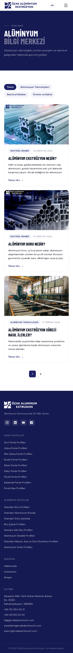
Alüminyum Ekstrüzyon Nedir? (32, 158)
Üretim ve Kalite (42, 94)
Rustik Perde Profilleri (15, 459)
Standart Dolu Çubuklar (17, 518)
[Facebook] (32, 423)
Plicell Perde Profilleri (15, 476)
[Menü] (66, 5)
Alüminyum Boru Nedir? (26, 244)
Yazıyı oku (16, 180)
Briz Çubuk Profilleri (14, 524)
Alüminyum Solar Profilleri (18, 547)
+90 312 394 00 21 (14, 609)
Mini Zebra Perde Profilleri (18, 453)
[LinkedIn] (15, 423)
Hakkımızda (10, 566)
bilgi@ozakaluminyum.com (19, 620)
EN (52, 5)
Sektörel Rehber (16, 94)
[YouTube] (23, 423)
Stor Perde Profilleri (15, 442)
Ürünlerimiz (10, 571)
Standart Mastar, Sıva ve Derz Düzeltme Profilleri (31, 541)
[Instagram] (7, 423)
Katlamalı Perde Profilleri (17, 482)
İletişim (8, 577)
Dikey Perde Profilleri (15, 471)
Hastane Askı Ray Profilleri (18, 529)
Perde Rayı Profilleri (14, 488)
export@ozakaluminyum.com (20, 630)
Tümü (10, 87)
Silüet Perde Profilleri (15, 465)
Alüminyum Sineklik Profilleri (19, 535)
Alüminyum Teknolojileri (34, 87)
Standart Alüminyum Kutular (20, 512)
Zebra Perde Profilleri (15, 448)
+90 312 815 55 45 (14, 614)
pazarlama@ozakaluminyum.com (22, 625)
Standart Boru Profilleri (16, 507)
